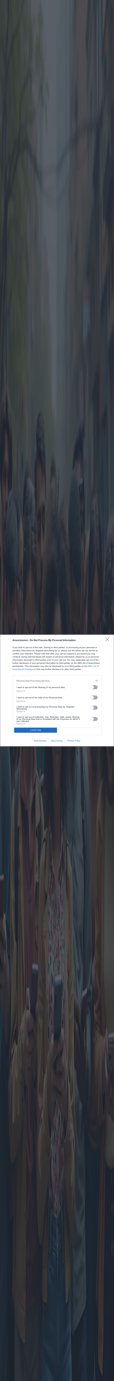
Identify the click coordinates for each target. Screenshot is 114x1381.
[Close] (108, 640)
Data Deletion (40, 741)
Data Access (57, 741)
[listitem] (57, 680)
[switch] (94, 687)
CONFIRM (35, 730)
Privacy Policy (73, 741)
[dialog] (57, 690)
